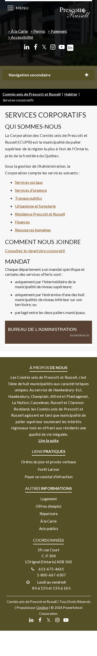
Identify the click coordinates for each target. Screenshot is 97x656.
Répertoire (49, 513)
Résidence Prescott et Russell (40, 214)
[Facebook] (35, 47)
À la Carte (19, 31)
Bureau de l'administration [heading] (42, 329)
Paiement (59, 31)
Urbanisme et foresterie (35, 206)
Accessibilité (22, 37)
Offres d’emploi (48, 506)
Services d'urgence (31, 190)
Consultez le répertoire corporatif (35, 250)
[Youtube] (61, 47)
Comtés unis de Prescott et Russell (31, 94)
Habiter (70, 94)
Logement (48, 499)
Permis (39, 31)
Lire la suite (49, 440)
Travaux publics (28, 198)
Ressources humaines (33, 229)
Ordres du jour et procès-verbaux (48, 462)
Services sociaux (29, 182)
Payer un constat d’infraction (49, 476)
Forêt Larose (48, 469)
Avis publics (48, 528)
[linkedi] (27, 47)
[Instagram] (53, 47)
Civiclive (42, 608)
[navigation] (74, 13)
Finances (22, 221)
